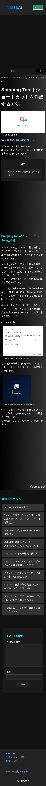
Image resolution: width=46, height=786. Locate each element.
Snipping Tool (37, 77)
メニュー (38, 7)
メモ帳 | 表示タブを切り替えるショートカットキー (22, 609)
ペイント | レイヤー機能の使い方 (21, 553)
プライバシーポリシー (17, 757)
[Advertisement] (23, 41)
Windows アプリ (19, 77)
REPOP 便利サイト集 (17, 771)
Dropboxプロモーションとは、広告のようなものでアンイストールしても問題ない (22, 519)
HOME (4, 77)
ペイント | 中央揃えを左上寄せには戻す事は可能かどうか (22, 575)
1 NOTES (12, 7)
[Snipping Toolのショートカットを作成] (23, 355)
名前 (9, 672)
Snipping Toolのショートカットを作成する (22, 173)
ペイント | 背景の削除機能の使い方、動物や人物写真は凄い (21, 586)
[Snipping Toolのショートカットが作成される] (17, 401)
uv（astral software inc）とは (19, 507)
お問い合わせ (13, 761)
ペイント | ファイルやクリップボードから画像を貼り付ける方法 (22, 563)
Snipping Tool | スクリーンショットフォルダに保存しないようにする (22, 544)
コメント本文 (13, 642)
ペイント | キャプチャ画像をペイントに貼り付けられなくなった (22, 598)
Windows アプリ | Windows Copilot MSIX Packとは (22, 532)
